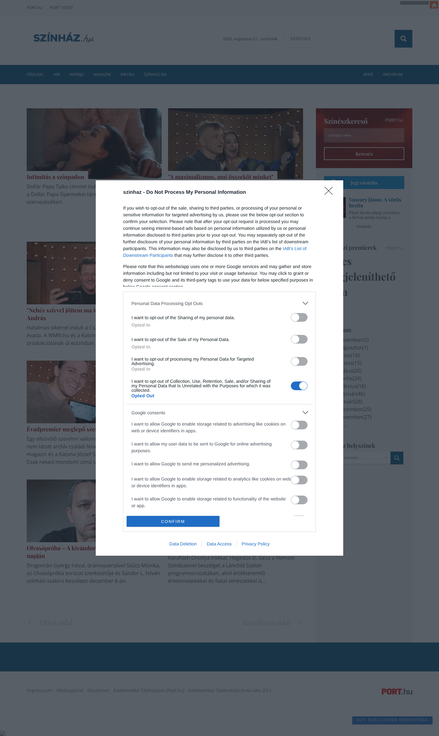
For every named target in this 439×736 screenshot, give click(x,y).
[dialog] (219, 368)
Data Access (219, 543)
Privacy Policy (256, 543)
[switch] (299, 317)
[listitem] (219, 303)
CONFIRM (173, 521)
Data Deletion (183, 543)
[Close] (331, 193)
